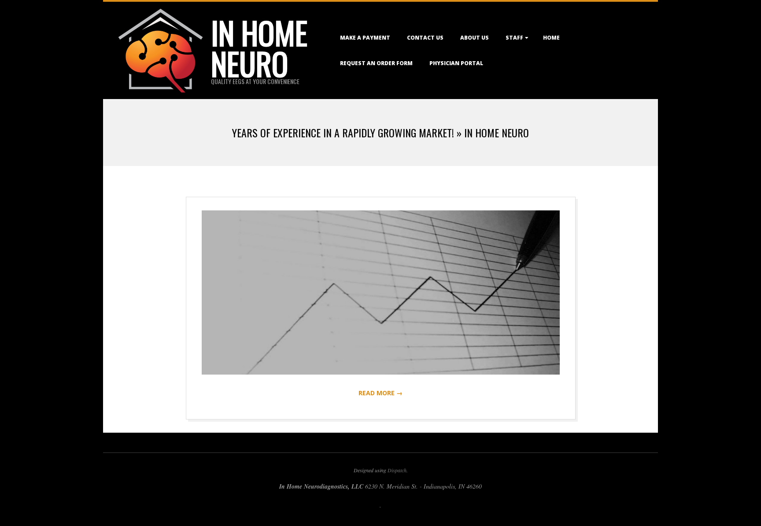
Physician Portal (456, 63)
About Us (474, 37)
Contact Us (425, 37)
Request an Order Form (376, 63)
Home (551, 37)
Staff (514, 37)
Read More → (380, 393)
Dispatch (397, 470)
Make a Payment (365, 37)
